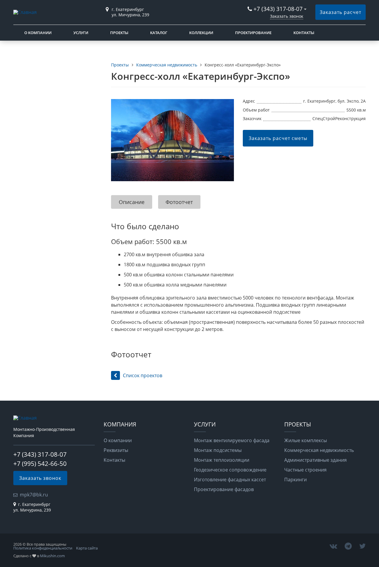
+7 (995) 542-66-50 (40, 463)
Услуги (80, 32)
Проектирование (253, 32)
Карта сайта (87, 548)
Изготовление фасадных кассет (230, 479)
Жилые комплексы (305, 440)
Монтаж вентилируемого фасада (231, 440)
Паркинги (295, 479)
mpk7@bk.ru (34, 494)
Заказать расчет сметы (278, 138)
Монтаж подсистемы (218, 450)
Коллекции (201, 32)
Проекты (119, 32)
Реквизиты (116, 450)
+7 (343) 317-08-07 (278, 9)
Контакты (303, 32)
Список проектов (142, 375)
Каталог (158, 32)
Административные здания (315, 460)
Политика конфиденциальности (42, 548)
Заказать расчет (340, 12)
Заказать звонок (286, 16)
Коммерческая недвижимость (319, 450)
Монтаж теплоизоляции (221, 460)
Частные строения (305, 469)
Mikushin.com (52, 555)
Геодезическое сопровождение (230, 469)
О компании (38, 32)
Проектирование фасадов (224, 489)
